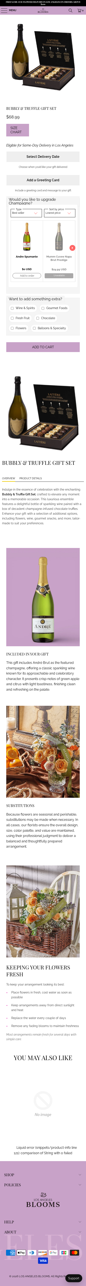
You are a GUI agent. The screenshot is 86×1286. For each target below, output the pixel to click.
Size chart (16, 130)
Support (73, 1278)
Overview (8, 478)
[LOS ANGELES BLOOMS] (43, 10)
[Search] (71, 10)
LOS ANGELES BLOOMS (34, 1276)
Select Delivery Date (43, 157)
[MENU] (2, 10)
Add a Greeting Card (43, 180)
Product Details (30, 478)
